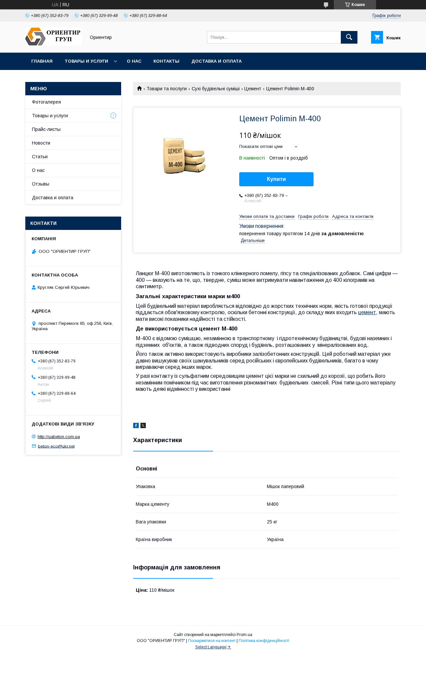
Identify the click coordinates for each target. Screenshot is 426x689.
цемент (367, 312)
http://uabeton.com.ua (59, 436)
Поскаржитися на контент (212, 640)
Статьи (40, 156)
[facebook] (136, 426)
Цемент (252, 88)
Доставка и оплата (216, 61)
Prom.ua (244, 634)
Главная (42, 61)
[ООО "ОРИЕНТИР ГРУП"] (53, 44)
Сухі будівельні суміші (216, 88)
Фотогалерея (46, 102)
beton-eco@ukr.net (56, 445)
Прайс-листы (46, 129)
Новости (41, 143)
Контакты (166, 61)
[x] (143, 426)
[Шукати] (349, 37)
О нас (134, 61)
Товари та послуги (166, 88)
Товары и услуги (86, 61)
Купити (276, 179)
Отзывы (40, 184)
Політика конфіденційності (264, 640)
